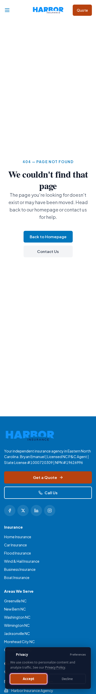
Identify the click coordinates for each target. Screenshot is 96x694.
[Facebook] (9, 510)
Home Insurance (17, 536)
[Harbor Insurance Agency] (48, 10)
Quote (82, 10)
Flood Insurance (17, 553)
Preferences (78, 654)
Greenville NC (15, 601)
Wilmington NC (17, 625)
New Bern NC (15, 609)
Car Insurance (15, 545)
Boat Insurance (16, 577)
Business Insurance (20, 569)
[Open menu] (7, 10)
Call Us (51, 492)
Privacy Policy (55, 667)
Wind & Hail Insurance (21, 561)
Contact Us (48, 251)
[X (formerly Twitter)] (23, 510)
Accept (28, 678)
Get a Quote (45, 477)
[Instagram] (49, 510)
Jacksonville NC (17, 633)
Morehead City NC (19, 641)
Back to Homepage (48, 236)
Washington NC (17, 617)
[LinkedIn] (36, 510)
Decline (67, 678)
